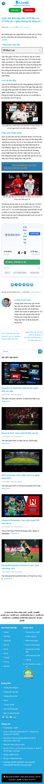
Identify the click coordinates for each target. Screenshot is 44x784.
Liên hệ (38, 776)
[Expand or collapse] (39, 50)
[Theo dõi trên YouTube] (10, 717)
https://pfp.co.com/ (17, 745)
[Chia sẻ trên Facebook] (16, 284)
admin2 (19, 395)
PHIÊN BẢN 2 (29, 10)
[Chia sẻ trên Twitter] (20, 284)
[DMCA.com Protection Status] (28, 674)
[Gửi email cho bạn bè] (24, 284)
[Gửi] (40, 351)
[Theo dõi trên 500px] (14, 717)
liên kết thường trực (35, 292)
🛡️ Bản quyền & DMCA (11, 776)
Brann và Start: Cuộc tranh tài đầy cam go (20, 433)
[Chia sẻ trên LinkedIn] (31, 284)
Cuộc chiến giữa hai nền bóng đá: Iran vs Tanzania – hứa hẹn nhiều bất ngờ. (12, 336)
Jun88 (16, 728)
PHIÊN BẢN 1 (15, 10)
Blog (20, 292)
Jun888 (4, 40)
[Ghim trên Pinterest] (28, 284)
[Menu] (3, 3)
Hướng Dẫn (6, 683)
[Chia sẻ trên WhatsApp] (12, 284)
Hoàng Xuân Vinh (24, 27)
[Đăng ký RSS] (7, 717)
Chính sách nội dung (27, 776)
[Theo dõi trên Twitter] (3, 717)
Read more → (7, 401)
